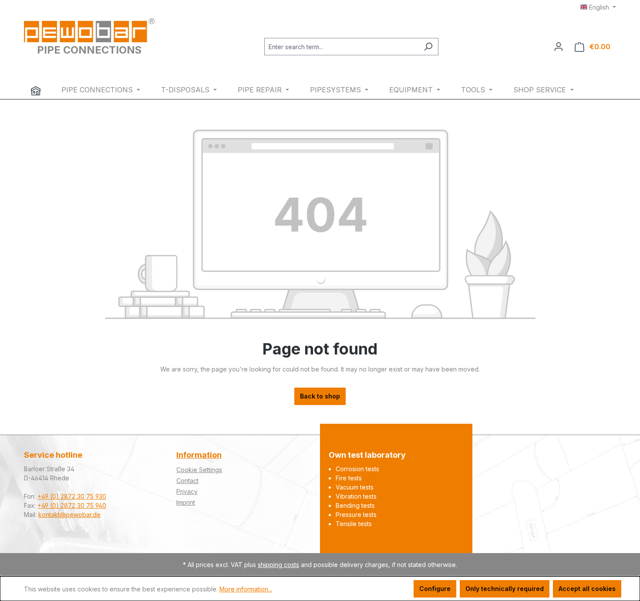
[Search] (428, 46)
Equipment (412, 89)
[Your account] (558, 46)
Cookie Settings (199, 469)
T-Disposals (186, 89)
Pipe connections (98, 89)
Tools (474, 89)
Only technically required (504, 588)
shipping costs (278, 564)
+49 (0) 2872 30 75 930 (71, 496)
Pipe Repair (261, 89)
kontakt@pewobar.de (69, 514)
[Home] (35, 90)
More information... (245, 589)
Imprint (185, 502)
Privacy (187, 491)
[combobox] (341, 46)
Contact (187, 480)
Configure (435, 588)
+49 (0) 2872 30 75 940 (71, 505)
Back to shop (320, 396)
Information (199, 454)
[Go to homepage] (89, 30)
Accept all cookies (587, 588)
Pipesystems (336, 89)
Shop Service (540, 89)
